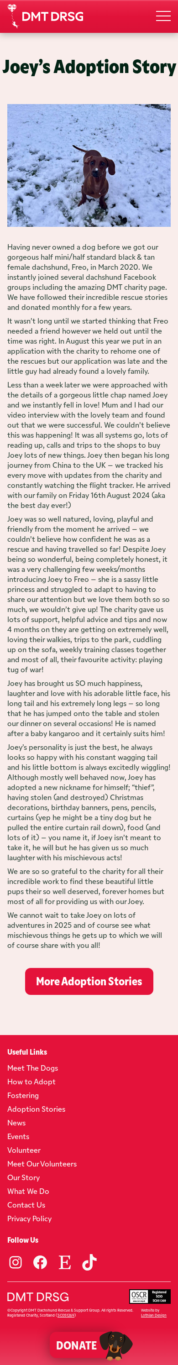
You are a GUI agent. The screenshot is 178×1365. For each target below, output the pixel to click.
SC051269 (66, 1315)
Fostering (23, 1095)
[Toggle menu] (163, 16)
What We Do (28, 1191)
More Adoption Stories (89, 980)
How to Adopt (31, 1081)
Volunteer (24, 1150)
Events (18, 1136)
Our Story (23, 1177)
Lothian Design (154, 1315)
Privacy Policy (29, 1218)
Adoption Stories (36, 1109)
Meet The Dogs (32, 1067)
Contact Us (26, 1204)
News (16, 1122)
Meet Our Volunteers (42, 1163)
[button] (82, 1345)
